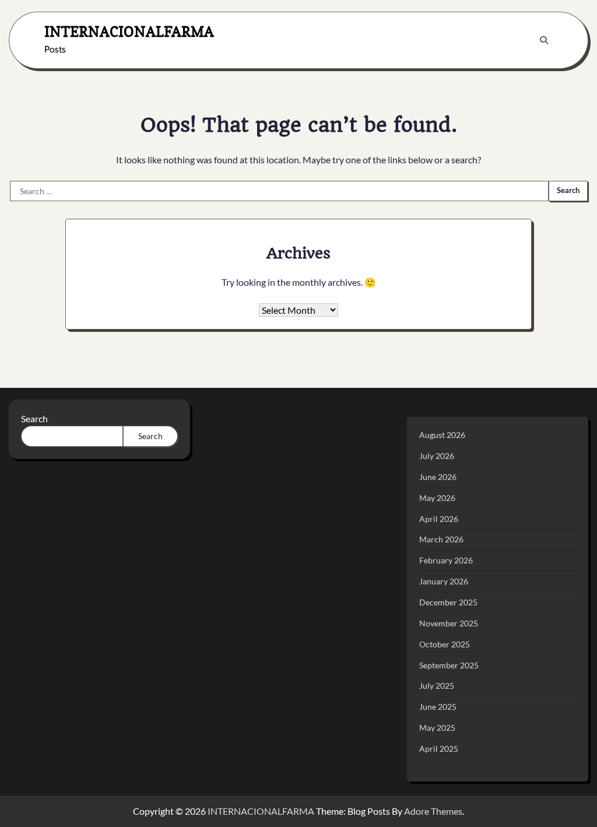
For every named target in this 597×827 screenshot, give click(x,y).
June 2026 (437, 477)
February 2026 (446, 560)
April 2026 (438, 519)
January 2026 (443, 581)
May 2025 (437, 728)
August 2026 (442, 435)
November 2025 (448, 623)
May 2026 (437, 498)
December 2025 (448, 602)
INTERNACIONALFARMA (129, 31)
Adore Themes (433, 811)
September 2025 (449, 665)
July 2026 (436, 456)
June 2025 (437, 707)
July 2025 (436, 686)
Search (34, 418)
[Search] (544, 40)
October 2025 (444, 644)
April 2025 (438, 749)
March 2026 (441, 539)
